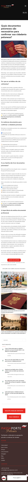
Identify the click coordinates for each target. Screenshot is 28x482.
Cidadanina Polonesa (20, 262)
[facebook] (4, 2)
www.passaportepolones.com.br (16, 254)
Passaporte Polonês (5, 264)
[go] (24, 340)
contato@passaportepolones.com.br (9, 470)
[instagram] (6, 2)
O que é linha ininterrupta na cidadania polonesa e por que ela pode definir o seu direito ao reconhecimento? (14, 350)
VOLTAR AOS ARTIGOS (14, 260)
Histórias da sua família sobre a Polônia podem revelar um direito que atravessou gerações (14, 371)
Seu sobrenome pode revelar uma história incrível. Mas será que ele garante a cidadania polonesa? (15, 382)
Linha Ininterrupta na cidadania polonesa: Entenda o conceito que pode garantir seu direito (14, 393)
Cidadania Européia (11, 262)
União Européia (13, 264)
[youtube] (2, 2)
